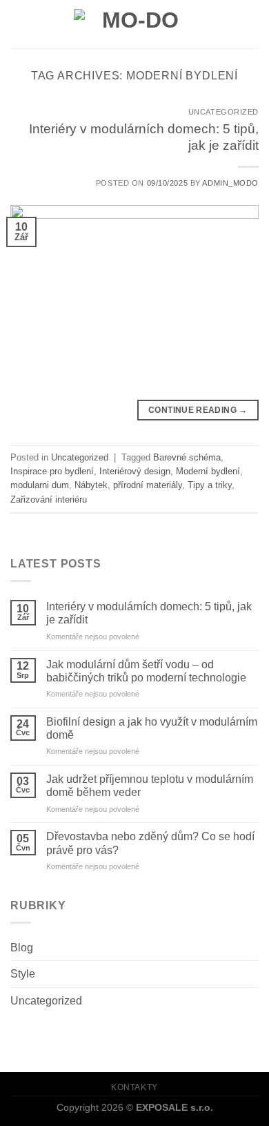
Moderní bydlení (208, 471)
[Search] (253, 23)
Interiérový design (134, 471)
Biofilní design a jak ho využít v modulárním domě (151, 728)
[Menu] (18, 24)
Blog (21, 947)
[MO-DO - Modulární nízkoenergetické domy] (134, 24)
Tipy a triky (210, 485)
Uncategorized (46, 1001)
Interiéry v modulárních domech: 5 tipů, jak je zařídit (149, 613)
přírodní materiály (147, 485)
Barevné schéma (187, 457)
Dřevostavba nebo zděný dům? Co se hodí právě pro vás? (150, 843)
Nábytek (91, 485)
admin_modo (230, 183)
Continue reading (198, 410)
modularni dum (39, 485)
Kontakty (134, 1087)
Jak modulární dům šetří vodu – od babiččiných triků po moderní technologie (146, 671)
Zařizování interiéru (48, 499)
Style (22, 974)
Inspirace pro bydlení (52, 471)
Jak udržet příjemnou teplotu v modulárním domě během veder (149, 785)
